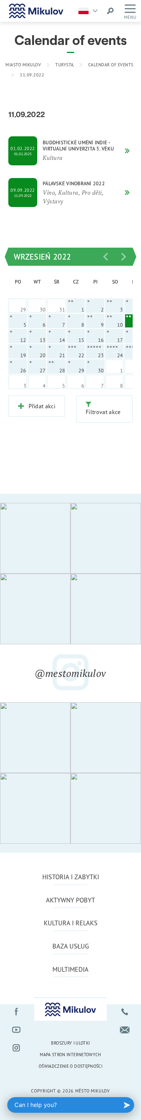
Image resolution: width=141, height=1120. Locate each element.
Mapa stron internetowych (70, 1054)
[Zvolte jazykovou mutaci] (89, 11)
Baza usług (70, 946)
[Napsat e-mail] (125, 1030)
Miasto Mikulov (23, 64)
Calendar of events (110, 64)
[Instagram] (16, 1048)
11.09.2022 (32, 75)
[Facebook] (16, 1012)
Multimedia (70, 969)
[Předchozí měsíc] (106, 257)
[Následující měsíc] (124, 257)
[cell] (76, 305)
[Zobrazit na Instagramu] (35, 538)
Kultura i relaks (71, 923)
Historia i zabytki (70, 877)
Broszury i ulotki (70, 1043)
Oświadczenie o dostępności (70, 1066)
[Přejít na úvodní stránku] (36, 11)
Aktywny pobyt (70, 900)
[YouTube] (16, 1030)
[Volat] (125, 1012)
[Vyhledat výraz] (110, 11)
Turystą (64, 64)
